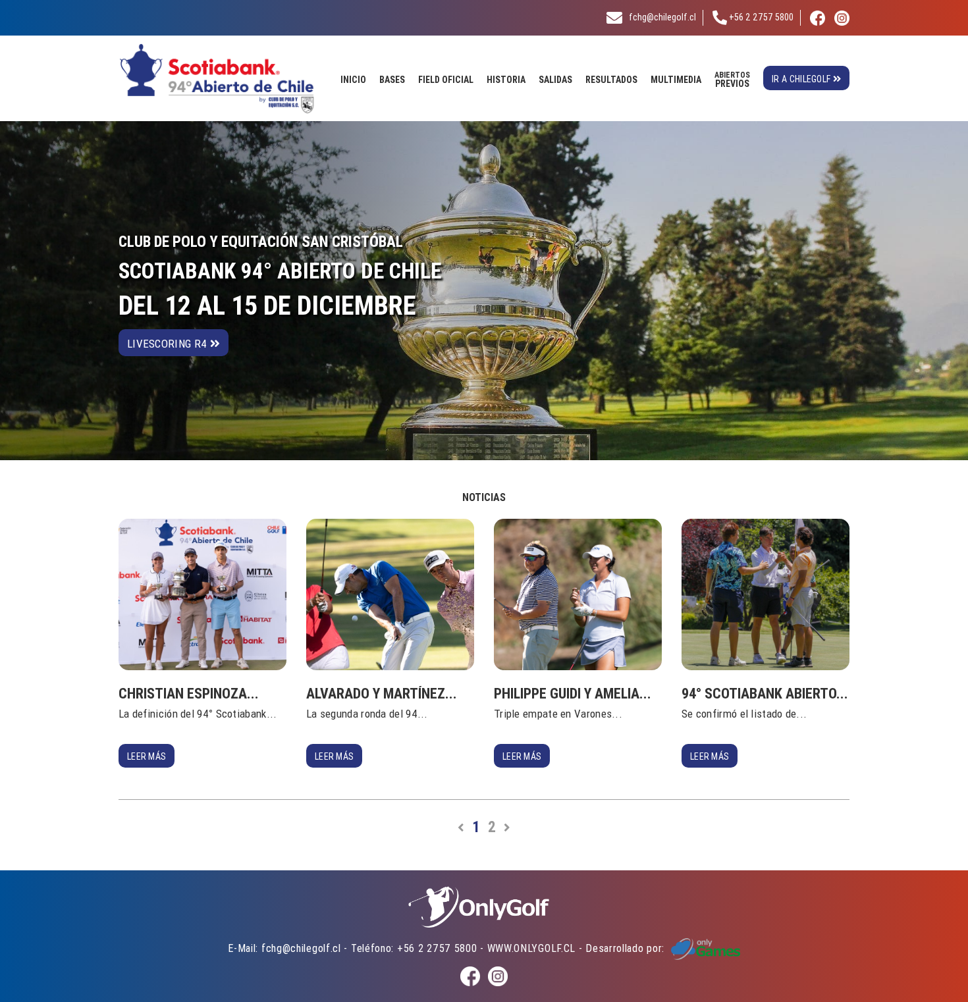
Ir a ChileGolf (802, 79)
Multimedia (676, 80)
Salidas (555, 80)
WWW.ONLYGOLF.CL (531, 948)
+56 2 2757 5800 (760, 17)
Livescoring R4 (168, 343)
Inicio (353, 80)
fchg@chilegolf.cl (662, 17)
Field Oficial (445, 80)
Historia (506, 80)
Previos (732, 80)
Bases (392, 80)
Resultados (611, 80)
